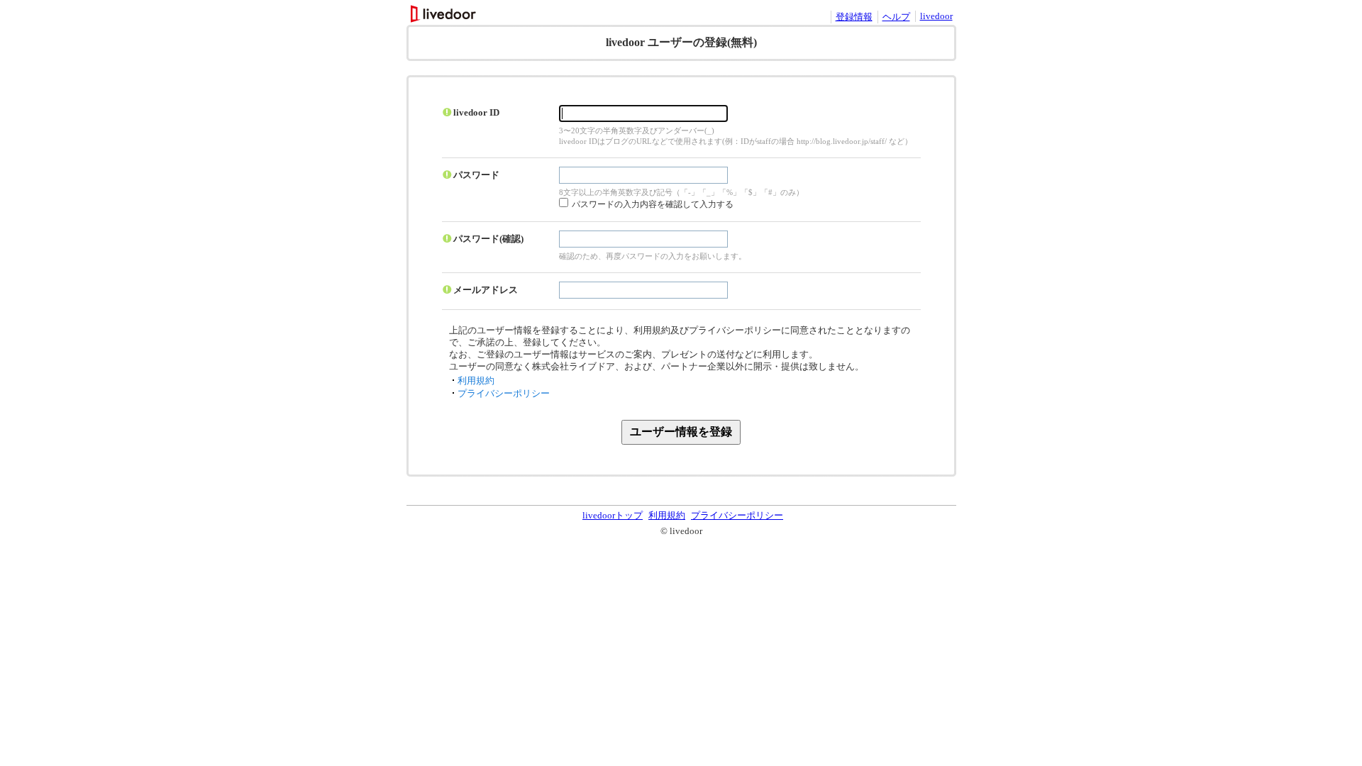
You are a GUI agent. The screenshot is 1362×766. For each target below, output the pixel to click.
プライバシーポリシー (504, 393)
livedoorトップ (612, 515)
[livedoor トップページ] (444, 18)
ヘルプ (896, 16)
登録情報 (854, 16)
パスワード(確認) (488, 238)
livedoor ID (476, 112)
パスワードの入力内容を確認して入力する (652, 204)
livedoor (936, 16)
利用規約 (476, 380)
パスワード (476, 175)
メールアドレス (485, 289)
